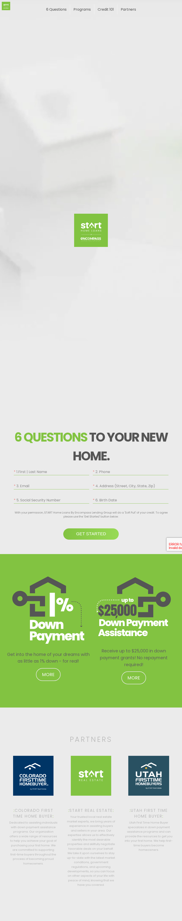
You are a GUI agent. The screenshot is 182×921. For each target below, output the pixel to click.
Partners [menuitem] (128, 9)
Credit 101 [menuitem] (106, 9)
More (48, 674)
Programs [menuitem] (82, 9)
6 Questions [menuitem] (56, 9)
